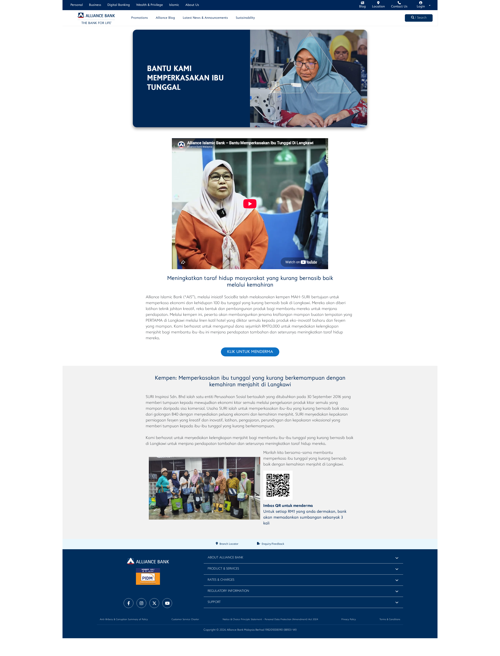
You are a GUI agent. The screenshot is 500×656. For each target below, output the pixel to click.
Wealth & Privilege (149, 5)
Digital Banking (118, 5)
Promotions (139, 18)
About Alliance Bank (225, 558)
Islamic (174, 5)
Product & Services (223, 569)
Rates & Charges (221, 580)
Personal (77, 5)
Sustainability (245, 18)
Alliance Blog (165, 18)
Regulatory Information (228, 591)
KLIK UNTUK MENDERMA (250, 352)
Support (214, 602)
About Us (192, 5)
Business (95, 5)
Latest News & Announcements (205, 18)
